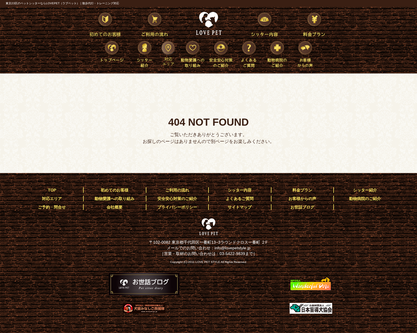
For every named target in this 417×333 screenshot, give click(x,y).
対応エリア (168, 53)
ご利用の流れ (154, 25)
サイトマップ (240, 207)
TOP (52, 190)
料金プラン (313, 25)
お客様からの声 (306, 53)
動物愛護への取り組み (192, 53)
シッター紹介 (144, 53)
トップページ (113, 53)
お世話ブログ (302, 207)
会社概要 (115, 207)
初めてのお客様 (104, 25)
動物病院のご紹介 (277, 53)
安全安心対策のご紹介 (221, 53)
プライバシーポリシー (177, 207)
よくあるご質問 (249, 53)
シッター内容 (263, 25)
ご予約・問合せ (52, 207)
